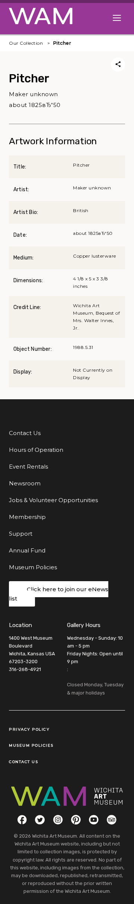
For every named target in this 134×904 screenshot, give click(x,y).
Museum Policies (33, 567)
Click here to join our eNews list (58, 594)
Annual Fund (27, 550)
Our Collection (26, 43)
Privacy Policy (29, 729)
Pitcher (62, 43)
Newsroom (25, 483)
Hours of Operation (36, 449)
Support (20, 533)
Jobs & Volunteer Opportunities (53, 500)
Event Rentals (28, 466)
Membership (27, 516)
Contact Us (25, 433)
